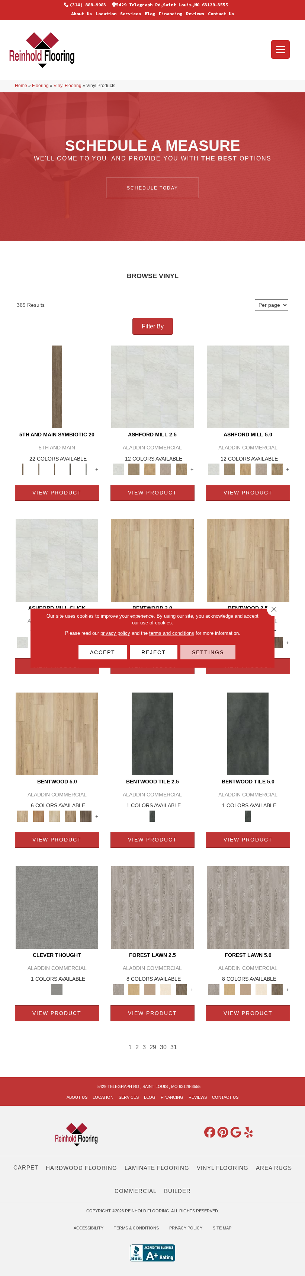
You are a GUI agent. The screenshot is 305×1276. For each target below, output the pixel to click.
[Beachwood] (39, 469)
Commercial (136, 1191)
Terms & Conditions (136, 1228)
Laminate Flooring (157, 1168)
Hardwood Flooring (81, 1168)
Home (21, 85)
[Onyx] (152, 733)
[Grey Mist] (152, 907)
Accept (102, 652)
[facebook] (210, 1132)
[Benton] (39, 816)
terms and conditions (171, 633)
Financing (170, 13)
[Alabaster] (152, 386)
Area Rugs (274, 1168)
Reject (153, 652)
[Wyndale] (70, 816)
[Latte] (150, 989)
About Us (81, 13)
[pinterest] (223, 1132)
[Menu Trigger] (280, 49)
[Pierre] (152, 560)
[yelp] (249, 1132)
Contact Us (221, 13)
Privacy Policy (185, 1228)
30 (163, 1047)
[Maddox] (150, 469)
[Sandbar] (166, 989)
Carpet (25, 1167)
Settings (208, 652)
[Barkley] (54, 816)
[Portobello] (182, 989)
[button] (152, 188)
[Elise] (134, 469)
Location (106, 13)
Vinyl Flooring (67, 85)
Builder (177, 1191)
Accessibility (88, 1228)
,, (172, 4)
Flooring (40, 85)
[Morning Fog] (57, 907)
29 (153, 1047)
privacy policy (115, 633)
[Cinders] (86, 469)
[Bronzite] (54, 469)
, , (148, 1086)
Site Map (222, 1228)
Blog (150, 13)
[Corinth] (166, 469)
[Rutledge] (277, 642)
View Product (56, 493)
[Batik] (57, 386)
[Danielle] (182, 469)
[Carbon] (70, 469)
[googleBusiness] (236, 1132)
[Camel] (134, 989)
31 (173, 1047)
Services (130, 13)
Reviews (195, 13)
